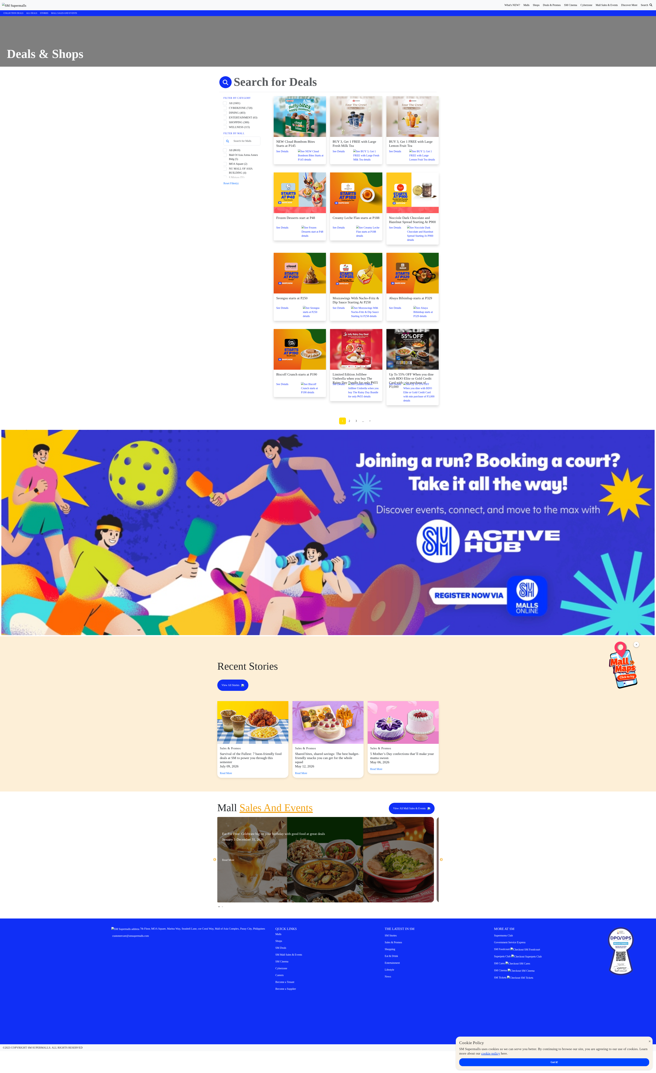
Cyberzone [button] (586, 5)
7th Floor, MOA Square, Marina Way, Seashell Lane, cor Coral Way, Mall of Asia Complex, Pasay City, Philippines (202, 928)
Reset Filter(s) (230, 183)
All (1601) (234, 103)
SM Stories (391, 935)
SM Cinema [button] (570, 5)
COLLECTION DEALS (13, 13)
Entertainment (392, 962)
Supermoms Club (503, 935)
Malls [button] (526, 5)
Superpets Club (502, 956)
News (388, 976)
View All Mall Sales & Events (409, 808)
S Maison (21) (236, 177)
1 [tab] (219, 906)
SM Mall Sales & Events (288, 954)
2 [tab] (222, 906)
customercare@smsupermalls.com (130, 935)
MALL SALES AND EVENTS (64, 13)
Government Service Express (509, 942)
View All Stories (231, 685)
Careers (279, 975)
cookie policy (490, 1053)
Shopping (390, 949)
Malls (278, 934)
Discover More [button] (629, 5)
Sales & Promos (393, 942)
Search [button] (645, 5)
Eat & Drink (391, 956)
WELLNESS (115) (239, 127)
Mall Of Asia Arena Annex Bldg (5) (243, 156)
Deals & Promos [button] (552, 5)
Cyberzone (281, 968)
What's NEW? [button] (512, 5)
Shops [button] (536, 5)
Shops (278, 941)
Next (441, 859)
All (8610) (234, 150)
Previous (214, 859)
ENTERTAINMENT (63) (243, 117)
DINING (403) (237, 112)
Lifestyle (389, 969)
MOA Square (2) (238, 163)
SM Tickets (500, 977)
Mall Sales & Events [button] (607, 5)
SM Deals (280, 947)
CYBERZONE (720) (240, 107)
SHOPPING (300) (239, 122)
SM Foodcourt (502, 949)
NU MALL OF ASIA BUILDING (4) (240, 170)
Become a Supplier (285, 988)
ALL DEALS (31, 13)
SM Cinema (281, 961)
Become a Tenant (284, 982)
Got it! (554, 1062)
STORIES (44, 13)
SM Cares (499, 963)
